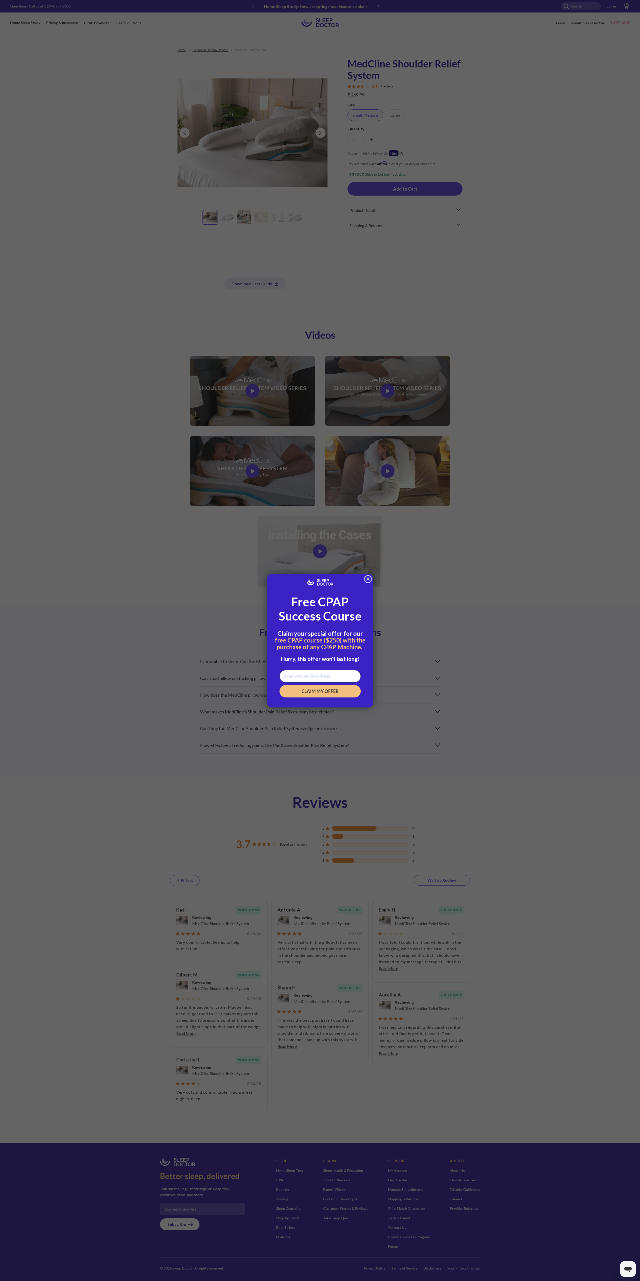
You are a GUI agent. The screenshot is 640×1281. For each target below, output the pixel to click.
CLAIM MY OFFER (320, 691)
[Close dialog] (368, 579)
